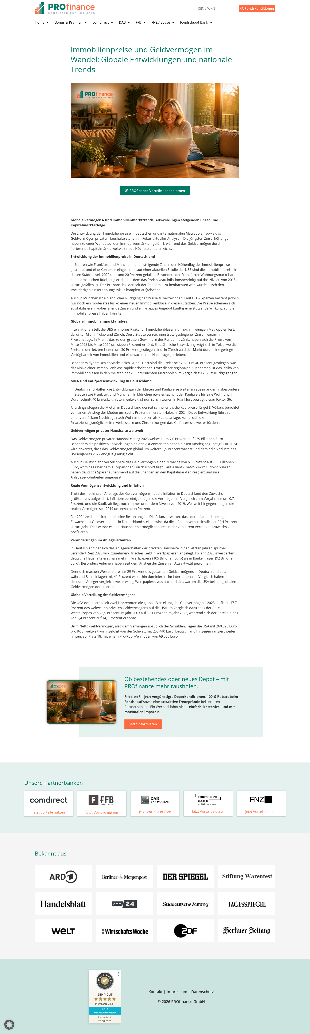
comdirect (101, 22)
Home (39, 22)
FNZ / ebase (160, 22)
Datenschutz (202, 991)
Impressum (177, 991)
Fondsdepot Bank (194, 22)
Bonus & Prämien (68, 22)
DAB (122, 22)
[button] (9, 1024)
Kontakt (155, 991)
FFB (138, 22)
